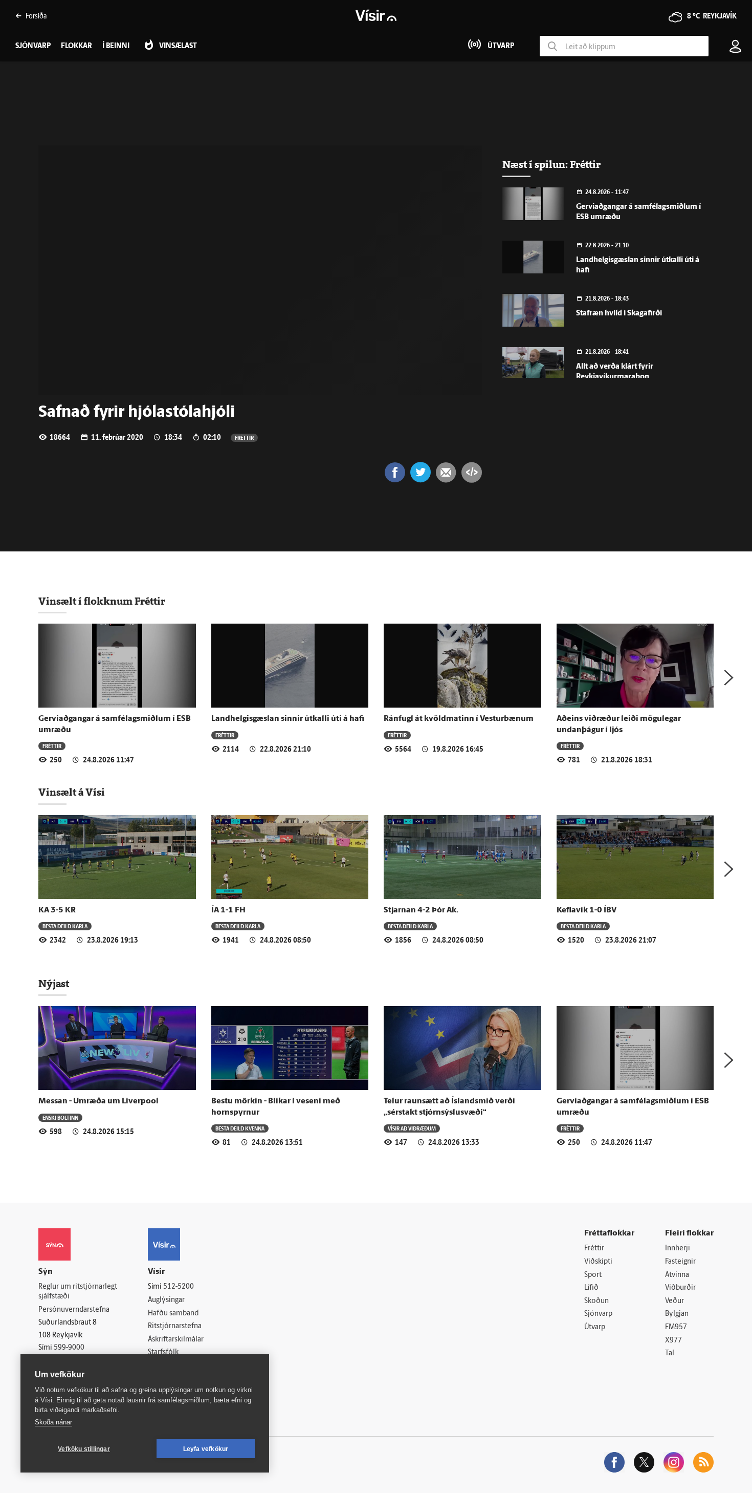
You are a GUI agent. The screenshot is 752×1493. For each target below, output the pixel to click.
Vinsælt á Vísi (71, 792)
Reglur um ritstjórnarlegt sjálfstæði (77, 1291)
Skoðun (596, 1301)
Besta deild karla (64, 926)
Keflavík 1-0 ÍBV (586, 910)
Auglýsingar (166, 1300)
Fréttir (244, 437)
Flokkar (76, 46)
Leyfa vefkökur (206, 1449)
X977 (673, 1341)
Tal (669, 1353)
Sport (593, 1275)
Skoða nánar (53, 1422)
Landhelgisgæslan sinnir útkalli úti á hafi (287, 719)
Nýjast (53, 983)
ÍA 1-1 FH (228, 910)
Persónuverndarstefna (73, 1310)
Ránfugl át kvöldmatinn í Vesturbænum (459, 719)
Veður (674, 1301)
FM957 (676, 1327)
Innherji (677, 1248)
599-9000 (69, 1348)
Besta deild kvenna (239, 1128)
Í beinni (115, 46)
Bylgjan (677, 1314)
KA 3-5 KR (57, 910)
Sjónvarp (598, 1314)
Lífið (591, 1288)
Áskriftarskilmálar (176, 1339)
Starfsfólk (163, 1352)
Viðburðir (680, 1288)
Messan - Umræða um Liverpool (98, 1101)
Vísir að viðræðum (412, 1128)
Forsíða (36, 15)
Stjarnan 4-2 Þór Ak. (421, 910)
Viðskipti (598, 1262)
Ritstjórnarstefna (175, 1326)
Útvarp (594, 1327)
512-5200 (178, 1287)
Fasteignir (680, 1262)
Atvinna (677, 1275)
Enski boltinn (60, 1117)
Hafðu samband (173, 1313)
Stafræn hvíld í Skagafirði (619, 313)
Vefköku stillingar (84, 1449)
